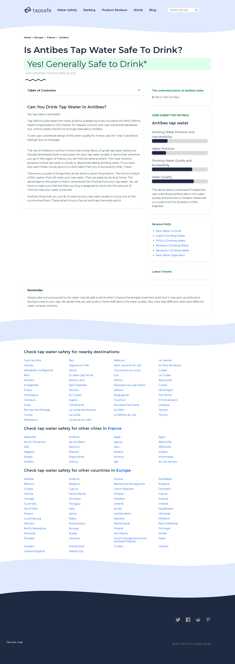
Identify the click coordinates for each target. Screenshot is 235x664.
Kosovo (28, 513)
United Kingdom (34, 551)
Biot (71, 360)
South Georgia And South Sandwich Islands (130, 540)
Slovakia (29, 538)
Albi (26, 446)
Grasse (163, 370)
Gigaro (73, 399)
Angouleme (76, 456)
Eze (116, 375)
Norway (74, 528)
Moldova (164, 518)
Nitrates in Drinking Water (172, 245)
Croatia (28, 488)
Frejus (28, 390)
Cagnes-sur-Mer (79, 365)
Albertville (165, 441)
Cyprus (73, 488)
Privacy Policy (59, 620)
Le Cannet (165, 360)
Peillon (118, 380)
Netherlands (122, 523)
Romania (29, 533)
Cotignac (164, 404)
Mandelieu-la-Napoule (38, 370)
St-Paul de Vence (170, 365)
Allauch (74, 451)
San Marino (121, 533)
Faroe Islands (77, 493)
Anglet (28, 456)
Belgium (74, 483)
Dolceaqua (31, 395)
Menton (74, 390)
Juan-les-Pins (32, 360)
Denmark (165, 488)
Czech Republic (124, 488)
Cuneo (28, 414)
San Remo (165, 395)
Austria (118, 478)
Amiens (118, 451)
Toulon (163, 414)
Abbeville (30, 437)
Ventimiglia (166, 390)
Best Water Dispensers (170, 255)
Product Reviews (114, 10)
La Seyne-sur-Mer (80, 419)
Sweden (29, 546)
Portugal (164, 528)
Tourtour (120, 399)
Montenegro (77, 523)
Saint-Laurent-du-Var (127, 365)
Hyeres (163, 409)
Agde (117, 437)
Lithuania (164, 513)
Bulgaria (164, 483)
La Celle (119, 409)
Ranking (89, 10)
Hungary (74, 503)
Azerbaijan (165, 478)
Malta (72, 518)
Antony (73, 461)
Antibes (29, 461)
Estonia (28, 493)
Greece (163, 498)
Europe (123, 470)
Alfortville (165, 446)
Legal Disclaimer (91, 620)
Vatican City (76, 551)
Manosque (31, 419)
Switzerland (76, 546)
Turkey (118, 546)
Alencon (74, 446)
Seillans (118, 390)
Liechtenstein (122, 513)
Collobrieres (76, 404)
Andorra (74, 478)
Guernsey (30, 503)
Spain (162, 538)
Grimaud (29, 399)
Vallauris (119, 360)
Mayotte (119, 518)
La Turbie (165, 375)
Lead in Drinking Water (170, 235)
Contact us (33, 620)
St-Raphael (31, 385)
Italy (71, 508)
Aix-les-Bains (77, 441)
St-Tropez (75, 395)
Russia (73, 533)
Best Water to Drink (168, 231)
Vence (73, 370)
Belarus (29, 483)
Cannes (28, 365)
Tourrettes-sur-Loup (127, 370)
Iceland (118, 503)
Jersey (118, 508)
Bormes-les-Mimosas (37, 409)
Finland (118, 493)
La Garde (74, 414)
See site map (15, 642)
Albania (28, 478)
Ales (116, 446)
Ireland (163, 503)
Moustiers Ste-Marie (126, 404)
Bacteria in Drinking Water (173, 250)
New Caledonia (168, 523)
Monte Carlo (77, 380)
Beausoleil (165, 380)
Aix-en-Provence (34, 441)
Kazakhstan (166, 508)
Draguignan (121, 395)
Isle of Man (31, 508)
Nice (27, 375)
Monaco (29, 380)
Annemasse (166, 456)
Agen (162, 437)
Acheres (74, 437)
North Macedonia (35, 528)
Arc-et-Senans (168, 461)
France (114, 428)
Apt (116, 461)
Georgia (29, 498)
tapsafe (41, 10)
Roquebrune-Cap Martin (130, 385)
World (138, 10)
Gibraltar (119, 498)
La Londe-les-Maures (82, 409)
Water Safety (67, 10)
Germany (75, 498)
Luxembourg (32, 518)
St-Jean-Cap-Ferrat (81, 375)
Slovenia (74, 538)
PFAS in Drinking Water (171, 240)
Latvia (72, 513)
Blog (152, 10)
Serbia (163, 533)
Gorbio (163, 385)
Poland (118, 528)
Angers (163, 451)
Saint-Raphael (78, 385)
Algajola (29, 451)
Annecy (119, 456)
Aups (27, 404)
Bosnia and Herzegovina (129, 483)
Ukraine (163, 546)
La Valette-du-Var (125, 414)
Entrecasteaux (168, 399)
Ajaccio (118, 441)
